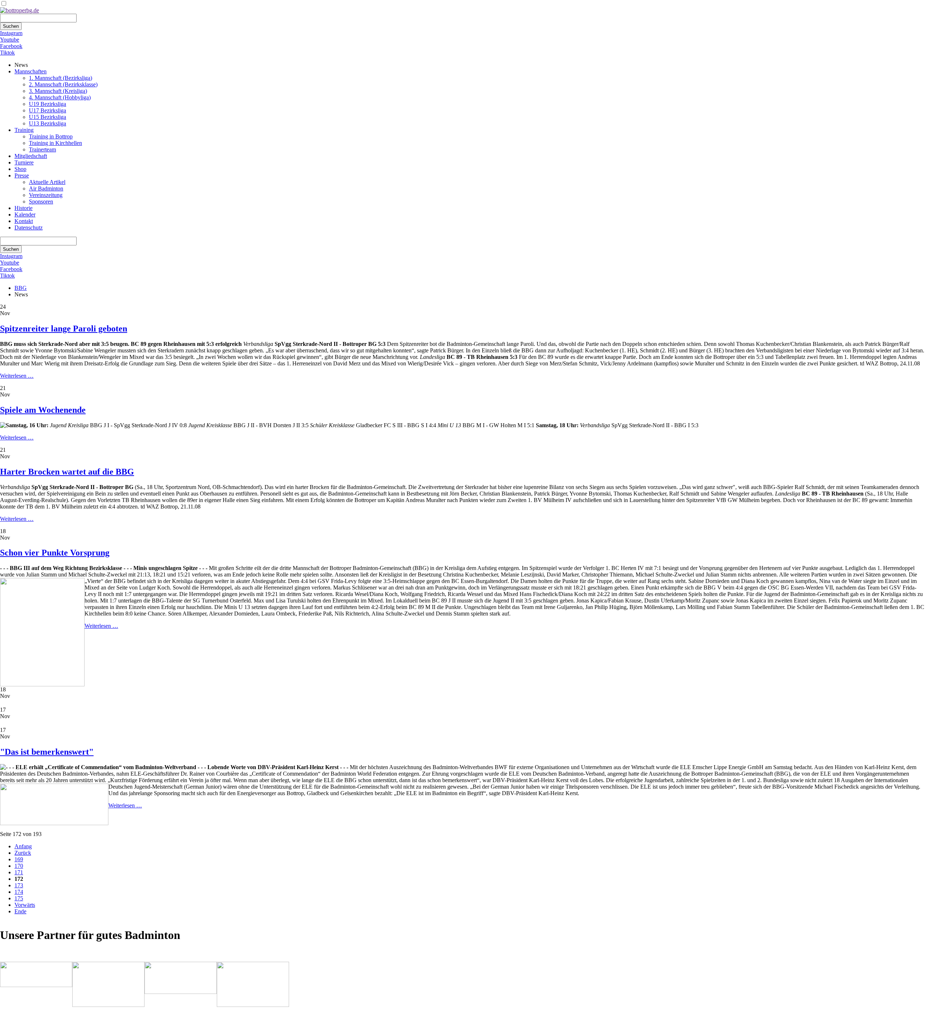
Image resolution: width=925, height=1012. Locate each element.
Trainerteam (42, 149)
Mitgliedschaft (30, 156)
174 (18, 892)
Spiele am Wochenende (43, 410)
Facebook (11, 46)
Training (24, 130)
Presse (21, 175)
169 (18, 859)
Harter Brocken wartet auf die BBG (67, 471)
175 (18, 898)
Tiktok (7, 53)
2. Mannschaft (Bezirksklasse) (63, 84)
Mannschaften (30, 71)
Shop (20, 169)
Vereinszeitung (46, 195)
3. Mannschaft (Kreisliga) (58, 91)
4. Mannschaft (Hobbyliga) (60, 97)
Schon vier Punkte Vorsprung (54, 552)
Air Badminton (46, 188)
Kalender (24, 214)
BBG (20, 288)
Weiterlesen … (17, 376)
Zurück (22, 853)
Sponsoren (41, 201)
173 (18, 885)
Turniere (24, 162)
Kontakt (23, 221)
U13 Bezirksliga (47, 123)
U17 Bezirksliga (47, 110)
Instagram (11, 33)
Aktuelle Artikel (47, 182)
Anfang (23, 846)
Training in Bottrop (51, 136)
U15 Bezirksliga (47, 117)
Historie (23, 208)
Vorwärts (24, 905)
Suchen (11, 26)
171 (18, 872)
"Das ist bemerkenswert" (47, 751)
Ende (20, 911)
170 (18, 866)
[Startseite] (19, 10)
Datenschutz (28, 227)
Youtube (9, 40)
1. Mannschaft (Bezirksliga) (60, 78)
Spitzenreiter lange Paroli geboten (63, 328)
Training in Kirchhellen (55, 143)
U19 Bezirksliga (47, 104)
